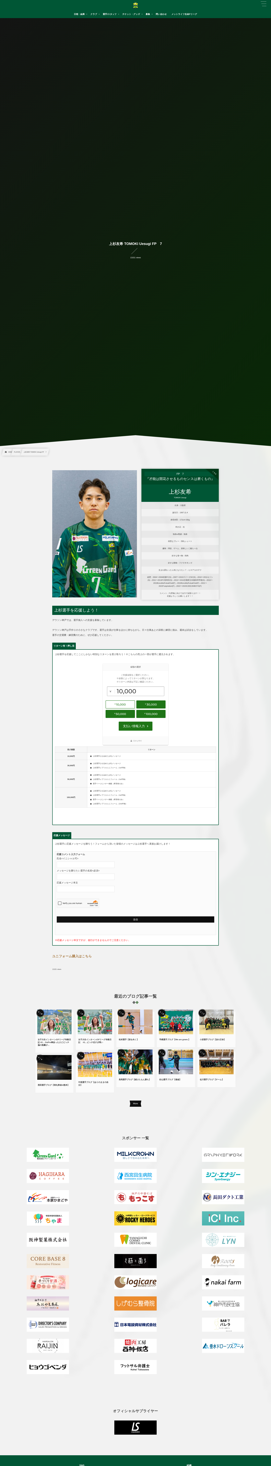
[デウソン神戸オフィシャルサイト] (135, 5)
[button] (263, 4)
